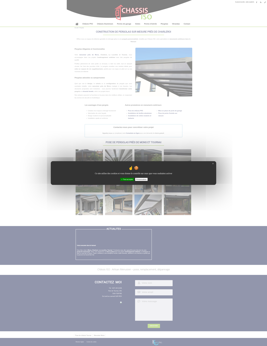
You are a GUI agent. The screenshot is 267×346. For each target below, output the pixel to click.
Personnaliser (141, 179)
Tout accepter (128, 179)
